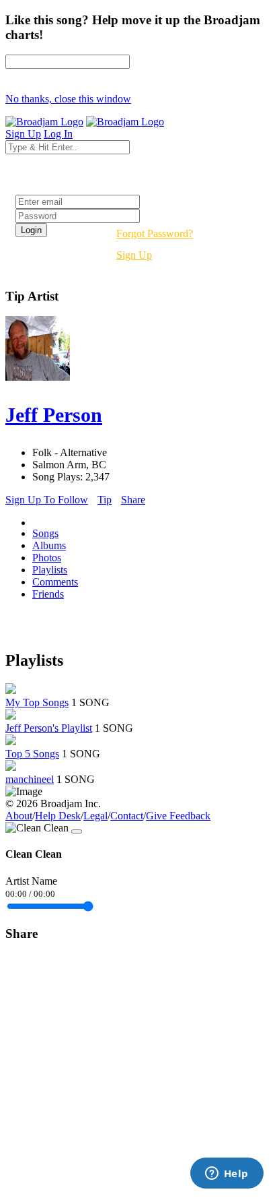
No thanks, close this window (68, 98)
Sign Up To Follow (46, 499)
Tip (104, 499)
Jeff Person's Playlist (48, 728)
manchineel (29, 779)
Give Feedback (178, 815)
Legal (95, 815)
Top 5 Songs (32, 753)
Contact (126, 815)
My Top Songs (37, 702)
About (18, 815)
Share (133, 499)
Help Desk (58, 815)
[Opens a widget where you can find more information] (227, 1174)
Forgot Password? (154, 233)
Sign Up (134, 255)
